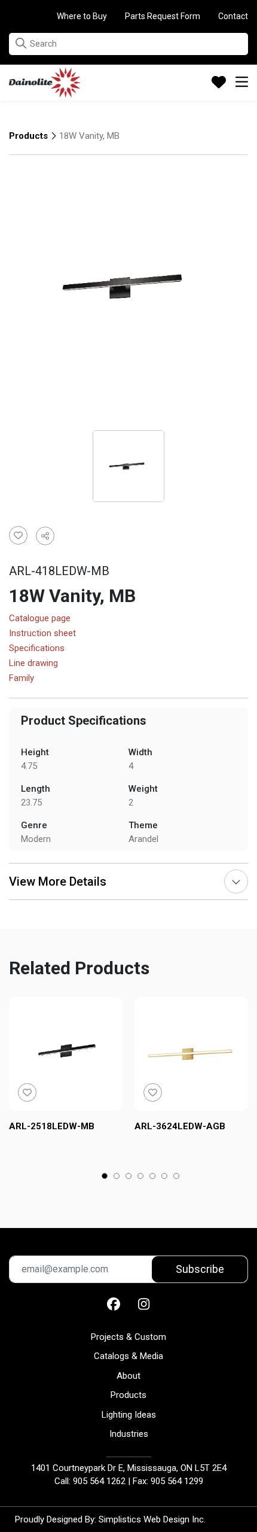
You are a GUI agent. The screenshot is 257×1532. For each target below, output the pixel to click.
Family (21, 678)
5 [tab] (152, 1177)
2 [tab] (117, 1177)
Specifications (37, 648)
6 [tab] (164, 1177)
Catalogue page (40, 619)
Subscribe (200, 1269)
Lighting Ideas (129, 1414)
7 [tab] (176, 1177)
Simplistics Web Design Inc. (152, 1519)
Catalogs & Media (128, 1356)
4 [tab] (140, 1177)
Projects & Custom (128, 1337)
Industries (128, 1433)
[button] (21, 43)
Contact (233, 16)
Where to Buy (82, 16)
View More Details (57, 881)
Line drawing (33, 663)
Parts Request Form (162, 16)
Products (28, 135)
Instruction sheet (42, 634)
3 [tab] (128, 1177)
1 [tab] (105, 1177)
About (128, 1375)
